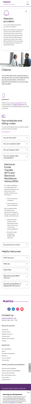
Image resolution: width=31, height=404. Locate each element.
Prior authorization (6, 349)
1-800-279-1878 (17, 104)
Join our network (6, 358)
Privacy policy (5, 377)
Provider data (5, 360)
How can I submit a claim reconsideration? (10, 157)
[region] (15, 397)
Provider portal (6, 336)
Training (4, 340)
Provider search (6, 331)
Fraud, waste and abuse (8, 373)
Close (28, 392)
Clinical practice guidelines (9, 368)
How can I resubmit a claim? (11, 144)
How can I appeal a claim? (11, 150)
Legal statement (6, 379)
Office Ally (6, 264)
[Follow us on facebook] (9, 309)
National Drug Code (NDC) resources (11, 277)
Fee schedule (5, 132)
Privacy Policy (12, 402)
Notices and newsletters (8, 338)
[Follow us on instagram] (17, 309)
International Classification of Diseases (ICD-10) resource (12, 285)
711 (26, 104)
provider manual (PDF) (16, 103)
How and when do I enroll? (11, 245)
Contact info (5, 329)
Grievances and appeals (8, 353)
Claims (3, 351)
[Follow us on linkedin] (13, 309)
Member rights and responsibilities (11, 370)
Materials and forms (7, 334)
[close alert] (26, 11)
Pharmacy (4, 355)
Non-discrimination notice (9, 375)
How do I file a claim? (9, 138)
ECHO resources (8, 258)
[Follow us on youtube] (22, 309)
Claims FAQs (7, 270)
